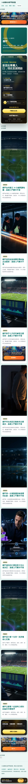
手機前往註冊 (14, 110)
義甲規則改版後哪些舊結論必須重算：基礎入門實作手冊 (13, 261)
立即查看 (21, 780)
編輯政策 (10, 769)
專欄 (10, 5)
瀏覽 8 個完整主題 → (8, 50)
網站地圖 (22, 769)
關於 (14, 5)
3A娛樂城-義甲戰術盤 (8, 2)
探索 (2, 5)
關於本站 (16, 769)
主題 (6, 5)
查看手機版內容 (14, 115)
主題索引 (3, 769)
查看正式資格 (14, 731)
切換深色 (19, 5)
